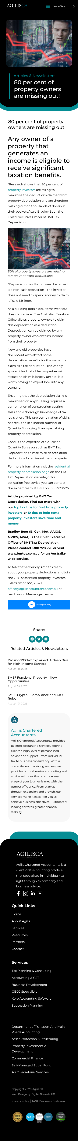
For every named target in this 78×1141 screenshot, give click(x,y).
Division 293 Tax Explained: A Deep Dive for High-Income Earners (38, 662)
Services (18, 928)
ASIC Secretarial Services (30, 1072)
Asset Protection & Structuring (35, 1039)
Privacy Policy (20, 1101)
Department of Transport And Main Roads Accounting (38, 1029)
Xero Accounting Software (31, 998)
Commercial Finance (27, 1058)
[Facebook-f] (18, 893)
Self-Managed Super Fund (31, 1065)
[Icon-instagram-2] (25, 893)
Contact (18, 949)
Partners (18, 942)
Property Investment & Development (29, 1048)
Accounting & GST (25, 978)
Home (16, 914)
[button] (48, 6)
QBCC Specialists (24, 991)
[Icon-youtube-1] (40, 893)
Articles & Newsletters (34, 75)
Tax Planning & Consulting (31, 971)
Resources (20, 935)
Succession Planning (27, 1005)
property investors (21, 190)
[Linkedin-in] (32, 893)
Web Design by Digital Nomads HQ (33, 1094)
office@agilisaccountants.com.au (33, 589)
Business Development (29, 985)
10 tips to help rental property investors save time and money (34, 518)
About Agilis (21, 921)
